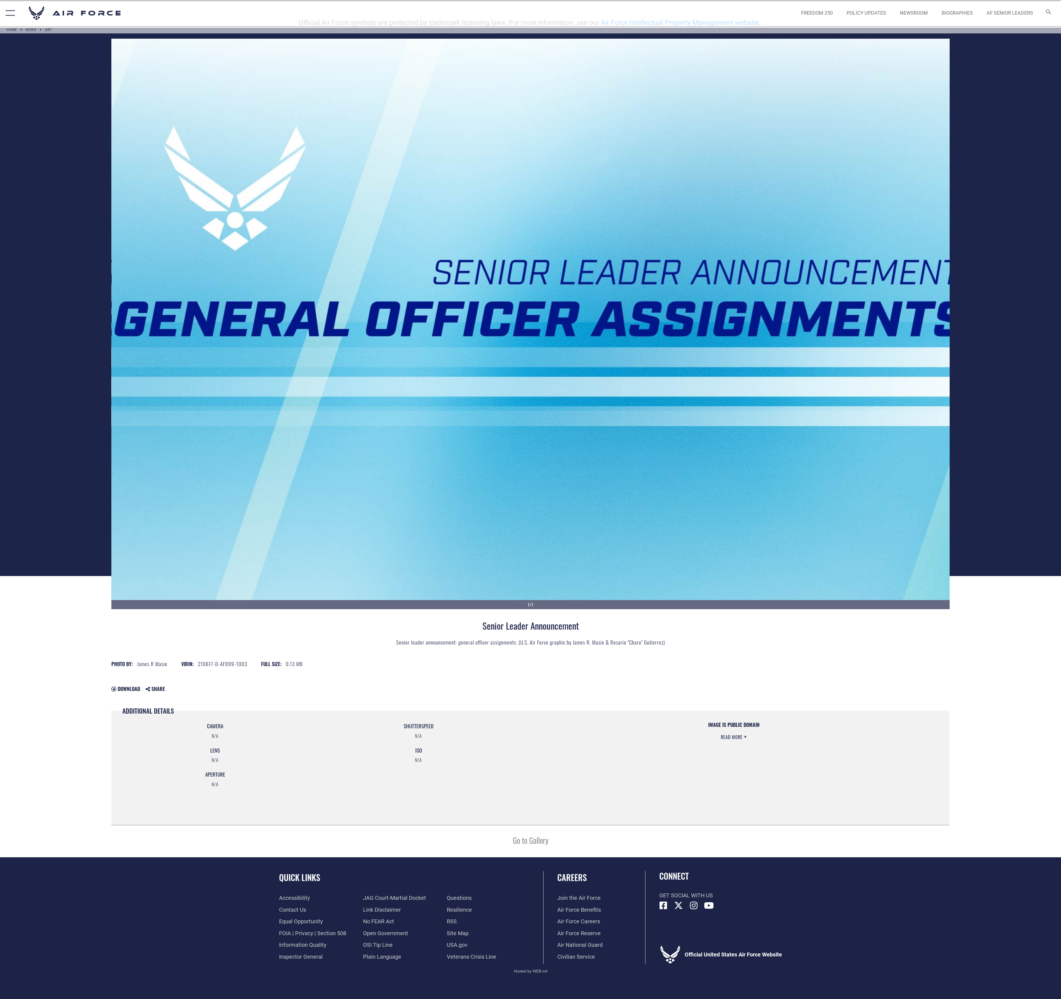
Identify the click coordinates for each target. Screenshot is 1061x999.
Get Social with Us (686, 895)
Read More (732, 737)
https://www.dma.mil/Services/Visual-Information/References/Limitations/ (707, 757)
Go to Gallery (530, 840)
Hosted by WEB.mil (530, 971)
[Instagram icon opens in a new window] (694, 905)
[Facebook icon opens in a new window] (663, 905)
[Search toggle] (1048, 13)
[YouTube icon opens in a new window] (709, 905)
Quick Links (299, 877)
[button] (9, 13)
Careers (572, 877)
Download (128, 688)
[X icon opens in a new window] (678, 905)
